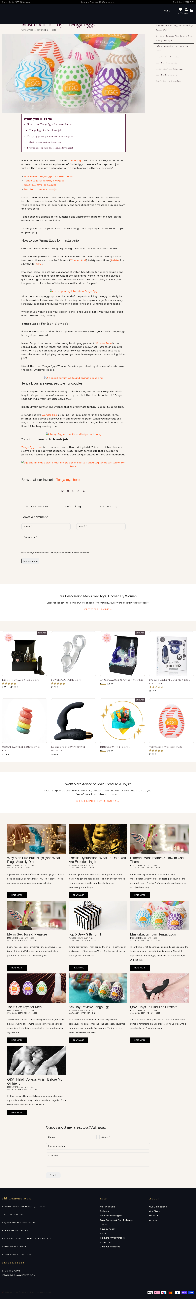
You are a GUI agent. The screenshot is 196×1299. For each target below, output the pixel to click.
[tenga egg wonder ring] (73, 434)
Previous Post (39, 506)
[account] (186, 9)
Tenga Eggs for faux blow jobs (46, 130)
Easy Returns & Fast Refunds (116, 1220)
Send (53, 1175)
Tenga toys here (67, 480)
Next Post (106, 506)
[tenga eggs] (73, 291)
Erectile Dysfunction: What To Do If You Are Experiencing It (174, 38)
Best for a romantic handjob (41, 189)
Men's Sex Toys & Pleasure (167, 57)
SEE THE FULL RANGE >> (98, 609)
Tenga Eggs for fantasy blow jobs (44, 180)
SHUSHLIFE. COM (11, 1270)
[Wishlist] (180, 9)
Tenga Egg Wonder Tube (165, 747)
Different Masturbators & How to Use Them (172, 48)
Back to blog (73, 506)
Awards (153, 1220)
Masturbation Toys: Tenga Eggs (169, 69)
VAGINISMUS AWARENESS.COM (18, 1275)
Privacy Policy (107, 1228)
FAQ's (103, 1233)
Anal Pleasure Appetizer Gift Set (121, 680)
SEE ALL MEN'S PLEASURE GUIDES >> (98, 801)
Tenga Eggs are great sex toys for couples (50, 136)
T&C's (103, 1224)
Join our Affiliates (110, 1246)
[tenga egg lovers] (73, 464)
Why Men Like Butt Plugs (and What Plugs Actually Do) (174, 27)
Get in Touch (107, 1206)
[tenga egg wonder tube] (73, 378)
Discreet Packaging (111, 1215)
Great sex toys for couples (40, 185)
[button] (9, 683)
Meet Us (154, 1215)
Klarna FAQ (106, 1242)
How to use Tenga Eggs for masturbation (49, 124)
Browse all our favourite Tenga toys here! (50, 147)
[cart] (191, 11)
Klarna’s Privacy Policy (112, 1237)
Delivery (104, 1211)
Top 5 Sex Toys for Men (166, 75)
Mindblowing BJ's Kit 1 (115, 747)
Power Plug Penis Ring (66, 680)
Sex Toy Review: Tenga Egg (168, 81)
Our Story (154, 1211)
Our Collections (158, 1206)
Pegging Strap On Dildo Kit (20, 680)
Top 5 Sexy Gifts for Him (166, 63)
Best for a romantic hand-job (45, 142)
